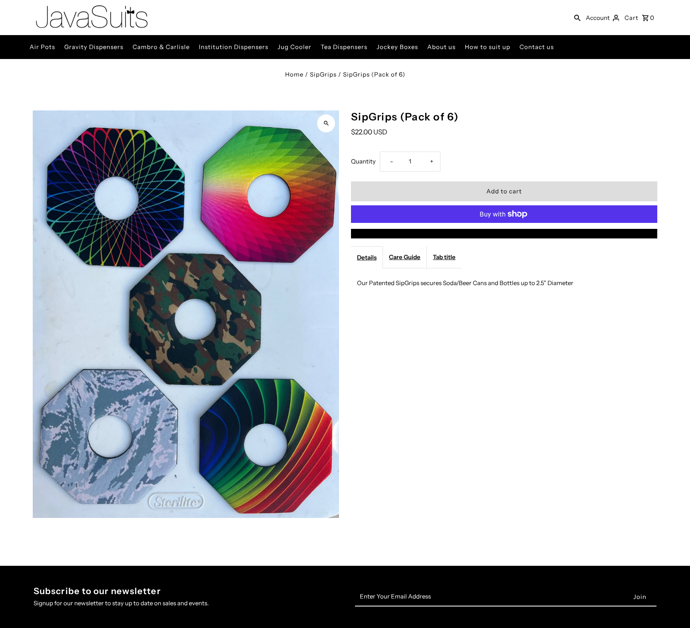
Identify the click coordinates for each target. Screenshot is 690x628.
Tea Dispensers (344, 47)
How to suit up (487, 47)
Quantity (363, 161)
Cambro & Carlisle (161, 47)
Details (367, 257)
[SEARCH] (577, 18)
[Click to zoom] (326, 123)
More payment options (504, 233)
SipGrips (323, 74)
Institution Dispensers (233, 47)
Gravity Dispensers (93, 47)
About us (441, 47)
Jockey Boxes (397, 47)
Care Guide (404, 257)
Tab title (444, 257)
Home (294, 74)
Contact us (536, 47)
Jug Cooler (294, 47)
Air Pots (42, 47)
